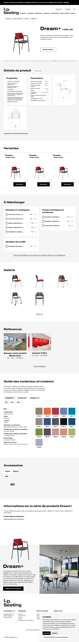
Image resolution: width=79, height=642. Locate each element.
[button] (23, 13)
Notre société (21, 615)
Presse (20, 618)
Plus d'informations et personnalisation (56, 637)
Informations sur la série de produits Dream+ (16, 133)
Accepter (47, 633)
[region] (39, 398)
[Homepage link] (11, 11)
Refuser (54, 633)
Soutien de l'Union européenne (26, 620)
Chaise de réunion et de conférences (14, 519)
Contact (20, 614)
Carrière (20, 617)
